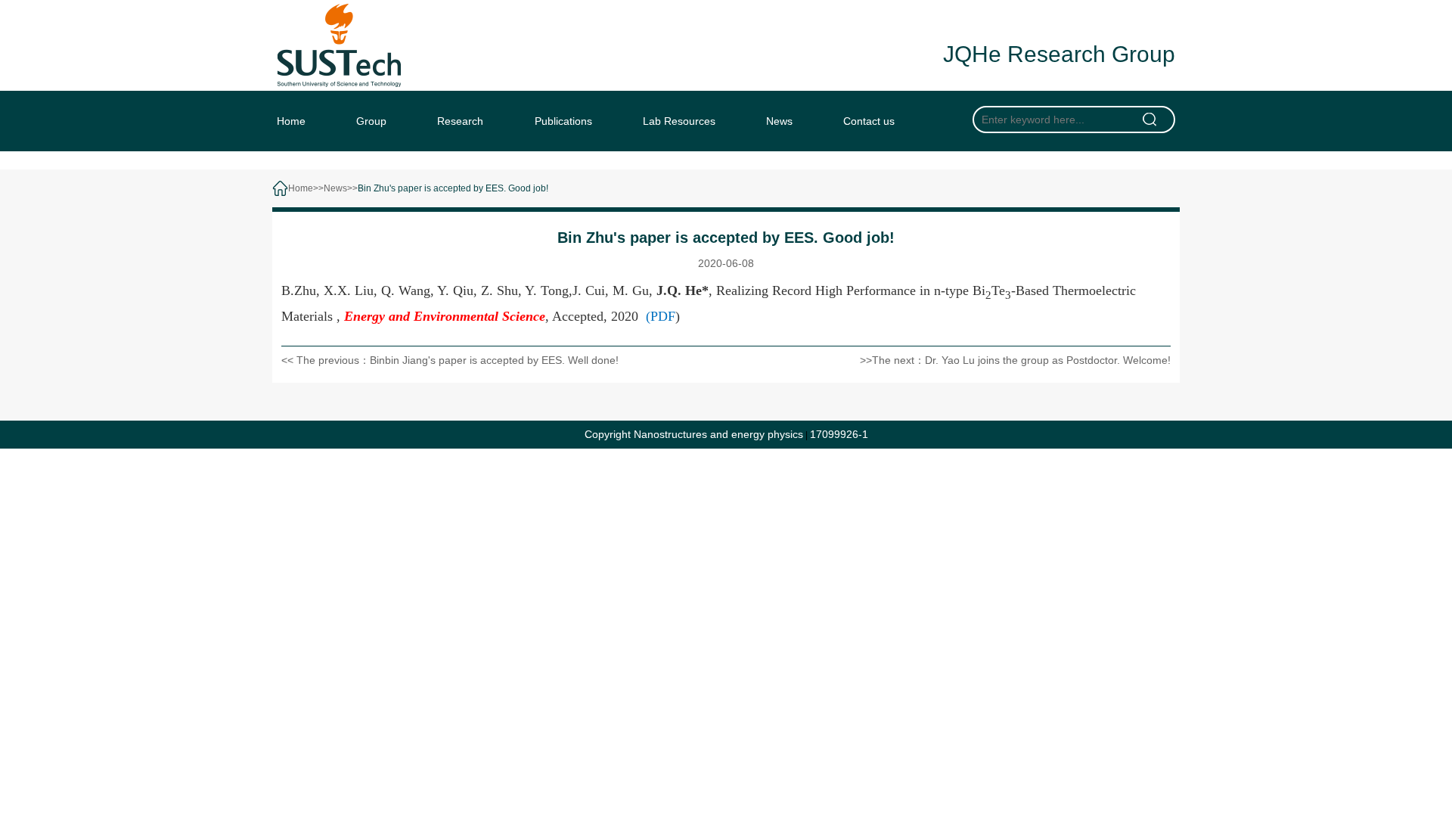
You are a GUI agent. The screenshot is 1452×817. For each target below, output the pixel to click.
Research (460, 121)
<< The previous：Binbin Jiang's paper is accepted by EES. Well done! (450, 360)
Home (291, 121)
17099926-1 (839, 434)
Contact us (869, 121)
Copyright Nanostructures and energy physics (694, 434)
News (779, 121)
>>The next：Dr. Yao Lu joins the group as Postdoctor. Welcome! (1015, 360)
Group (371, 121)
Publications (563, 121)
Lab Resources (679, 121)
